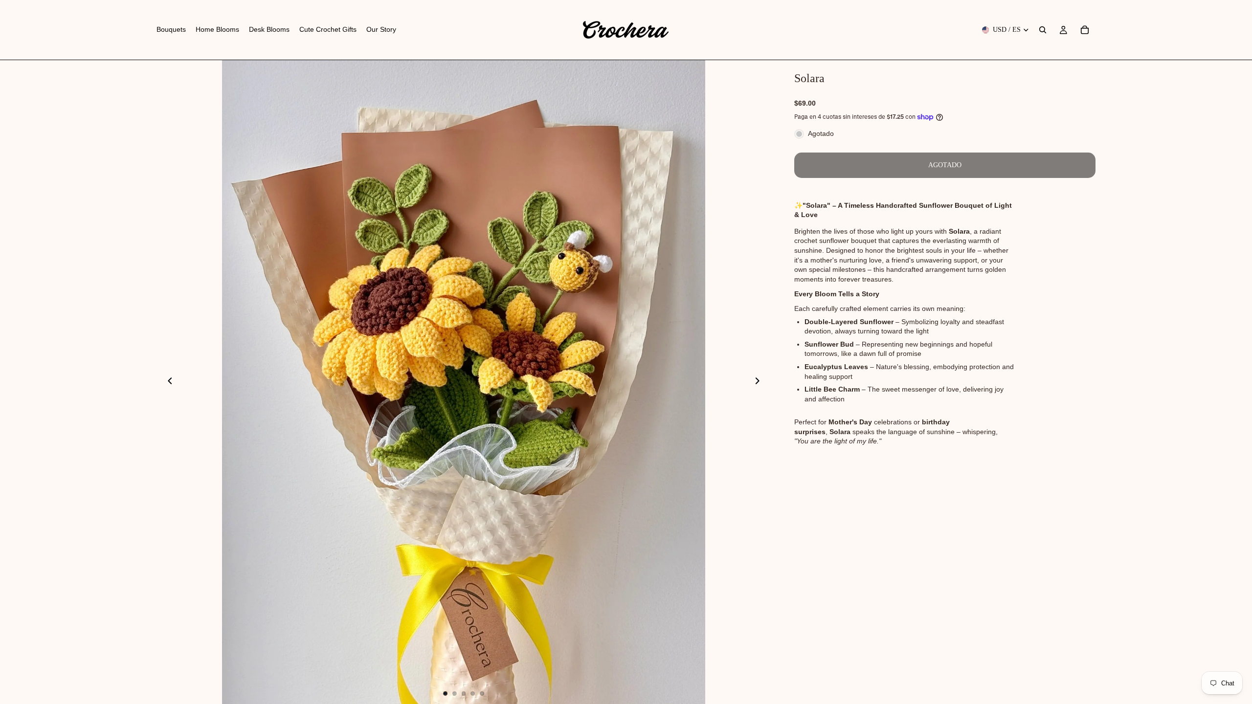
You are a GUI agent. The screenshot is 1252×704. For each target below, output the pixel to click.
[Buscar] (1042, 30)
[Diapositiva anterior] (167, 382)
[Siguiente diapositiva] (760, 382)
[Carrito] (1085, 30)
